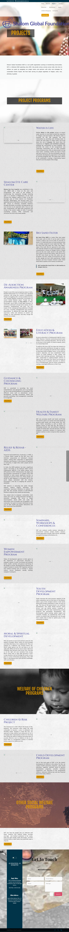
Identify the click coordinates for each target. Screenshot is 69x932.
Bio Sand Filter (47, 233)
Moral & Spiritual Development (17, 635)
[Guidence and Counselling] (50, 447)
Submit (58, 894)
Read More (40, 171)
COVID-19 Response (46, 10)
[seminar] (18, 520)
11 (67, 467)
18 (67, 477)
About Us (48, 3)
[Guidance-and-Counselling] (50, 377)
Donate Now (45, 15)
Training (60, 3)
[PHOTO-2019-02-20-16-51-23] (18, 127)
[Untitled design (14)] (50, 633)
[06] (18, 772)
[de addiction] (50, 304)
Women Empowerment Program (14, 551)
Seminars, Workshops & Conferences (45, 523)
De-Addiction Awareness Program (18, 286)
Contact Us (55, 10)
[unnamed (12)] (26, 337)
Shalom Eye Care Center (16, 183)
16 (67, 474)
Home (42, 3)
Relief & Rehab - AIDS (15, 449)
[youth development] (18, 588)
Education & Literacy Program (49, 331)
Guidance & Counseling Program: (12, 380)
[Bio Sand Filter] (18, 244)
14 (67, 471)
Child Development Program (50, 757)
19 (67, 478)
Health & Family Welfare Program (49, 413)
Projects (54, 3)
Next (31, 342)
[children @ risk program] (50, 719)
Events (59, 7)
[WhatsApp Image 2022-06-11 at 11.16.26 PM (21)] (10, 337)
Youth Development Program (46, 591)
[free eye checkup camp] (18, 411)
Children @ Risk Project (15, 721)
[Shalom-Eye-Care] (50, 181)
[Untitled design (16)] (50, 548)
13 (67, 470)
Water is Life (45, 128)
